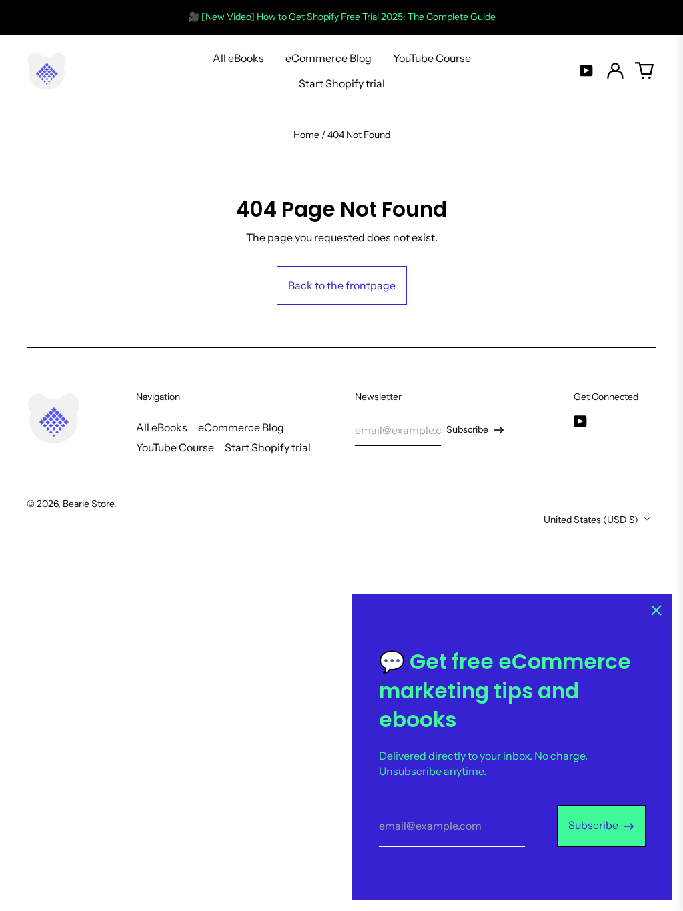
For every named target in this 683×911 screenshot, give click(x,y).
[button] (644, 71)
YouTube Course (432, 58)
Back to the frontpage (342, 285)
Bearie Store (88, 504)
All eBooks (238, 58)
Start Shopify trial (342, 83)
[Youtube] (586, 70)
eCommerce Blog (328, 58)
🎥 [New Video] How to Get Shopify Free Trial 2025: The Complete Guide (342, 17)
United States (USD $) (592, 520)
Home (306, 135)
